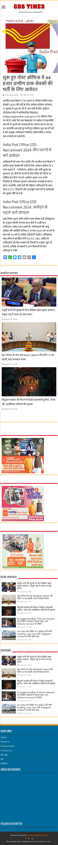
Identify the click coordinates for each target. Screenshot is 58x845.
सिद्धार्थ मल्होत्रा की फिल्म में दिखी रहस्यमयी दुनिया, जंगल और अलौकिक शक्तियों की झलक (28, 402)
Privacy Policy (7, 746)
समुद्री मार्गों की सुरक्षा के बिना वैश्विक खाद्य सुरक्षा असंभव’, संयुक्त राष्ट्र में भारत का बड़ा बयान (28, 312)
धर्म (2, 759)
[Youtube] (32, 838)
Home (3, 737)
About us (5, 742)
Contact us (6, 750)
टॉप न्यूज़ (4, 755)
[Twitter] (29, 838)
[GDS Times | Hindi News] (29, 7)
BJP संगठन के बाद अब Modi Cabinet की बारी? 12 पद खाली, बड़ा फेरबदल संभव (35, 597)
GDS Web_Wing (11, 95)
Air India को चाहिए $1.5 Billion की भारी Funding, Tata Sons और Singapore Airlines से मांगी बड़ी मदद (34, 634)
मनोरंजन (4, 764)
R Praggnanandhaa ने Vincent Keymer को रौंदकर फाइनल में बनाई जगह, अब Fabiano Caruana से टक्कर (36, 621)
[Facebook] (25, 838)
